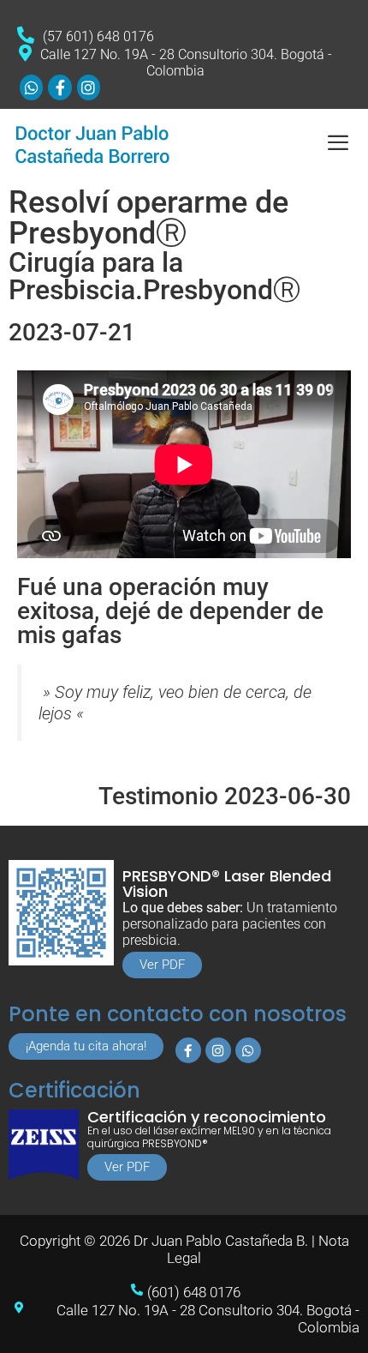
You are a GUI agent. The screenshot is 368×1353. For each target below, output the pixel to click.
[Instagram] (218, 1050)
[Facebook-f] (188, 1050)
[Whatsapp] (248, 1050)
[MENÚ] (337, 143)
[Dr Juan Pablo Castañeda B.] (94, 143)
